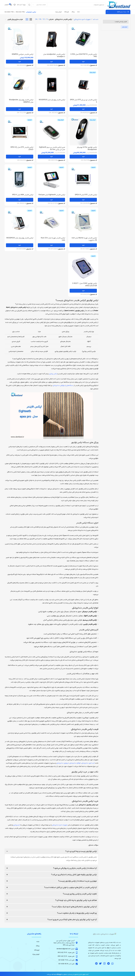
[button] (83, 109)
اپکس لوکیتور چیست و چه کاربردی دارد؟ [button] (81, 851)
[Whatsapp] (112, 963)
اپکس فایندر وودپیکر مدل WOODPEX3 (19, 238)
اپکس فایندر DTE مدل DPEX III (86, 195)
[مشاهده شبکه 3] (31, 19)
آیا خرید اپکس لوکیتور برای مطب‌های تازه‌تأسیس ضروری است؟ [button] (72, 919)
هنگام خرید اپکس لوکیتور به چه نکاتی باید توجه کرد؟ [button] (76, 900)
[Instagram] (104, 963)
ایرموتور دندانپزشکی (63, 763)
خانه (38, 942)
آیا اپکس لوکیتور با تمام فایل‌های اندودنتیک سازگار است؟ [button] (74, 907)
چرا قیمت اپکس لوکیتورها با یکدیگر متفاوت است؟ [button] (77, 913)
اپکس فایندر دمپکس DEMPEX (22, 54)
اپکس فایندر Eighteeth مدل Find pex (52, 195)
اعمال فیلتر (124, 27)
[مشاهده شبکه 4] (27, 19)
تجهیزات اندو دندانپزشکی (82, 19)
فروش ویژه (36, 954)
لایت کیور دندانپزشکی (88, 763)
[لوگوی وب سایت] (118, 5)
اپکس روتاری (53, 374)
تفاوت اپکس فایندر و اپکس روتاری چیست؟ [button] (80, 894)
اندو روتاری (16, 825)
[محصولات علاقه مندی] (14, 5)
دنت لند (95, 19)
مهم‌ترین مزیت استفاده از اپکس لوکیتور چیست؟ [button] (77, 881)
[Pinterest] (96, 963)
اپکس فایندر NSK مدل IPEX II (22, 195)
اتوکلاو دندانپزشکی (75, 763)
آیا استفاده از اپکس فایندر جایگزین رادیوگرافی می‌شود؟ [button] (75, 868)
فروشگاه (36, 950)
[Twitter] (100, 963)
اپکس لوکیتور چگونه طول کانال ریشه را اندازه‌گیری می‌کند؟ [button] (74, 875)
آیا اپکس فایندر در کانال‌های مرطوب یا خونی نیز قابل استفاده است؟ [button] (70, 887)
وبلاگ (37, 946)
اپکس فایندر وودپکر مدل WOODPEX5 (52, 100)
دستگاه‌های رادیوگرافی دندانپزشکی (63, 385)
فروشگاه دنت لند (56, 974)
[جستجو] (29, 5)
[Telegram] (108, 963)
